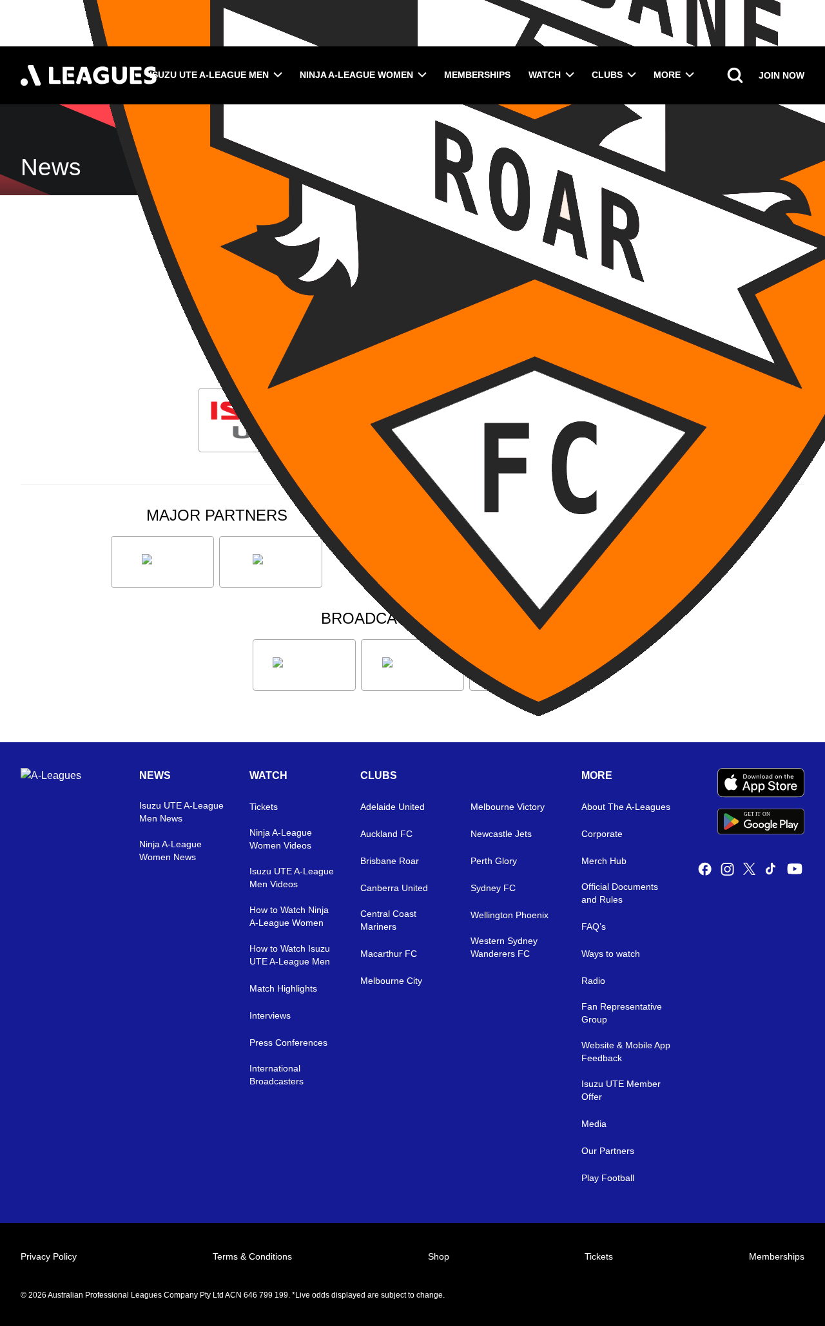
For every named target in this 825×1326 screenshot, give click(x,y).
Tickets (263, 807)
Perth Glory (494, 861)
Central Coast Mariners (388, 920)
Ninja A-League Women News (170, 850)
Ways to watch (610, 953)
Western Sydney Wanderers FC (504, 947)
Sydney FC (493, 888)
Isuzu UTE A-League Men (209, 75)
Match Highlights (283, 988)
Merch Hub (603, 861)
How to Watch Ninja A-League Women (289, 916)
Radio (593, 980)
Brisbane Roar (389, 861)
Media (594, 1124)
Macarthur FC (388, 953)
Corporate (602, 834)
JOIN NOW (781, 75)
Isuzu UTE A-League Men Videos (291, 877)
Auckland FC (386, 834)
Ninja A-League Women (356, 75)
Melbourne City (391, 980)
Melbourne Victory (508, 807)
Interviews (270, 1015)
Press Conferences (288, 1042)
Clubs (607, 75)
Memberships (477, 75)
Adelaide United (392, 807)
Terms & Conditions (252, 1256)
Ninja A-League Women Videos (280, 838)
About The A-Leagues (625, 807)
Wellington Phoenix (509, 915)
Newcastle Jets (501, 834)
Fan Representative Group (621, 1012)
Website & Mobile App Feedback (625, 1051)
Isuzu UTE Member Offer (621, 1090)
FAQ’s (593, 926)
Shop (438, 1256)
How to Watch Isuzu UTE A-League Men (289, 954)
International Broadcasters (276, 1074)
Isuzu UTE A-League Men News (181, 811)
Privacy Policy (49, 1256)
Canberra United (394, 888)
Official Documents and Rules (619, 893)
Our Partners (607, 1151)
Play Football (607, 1178)
